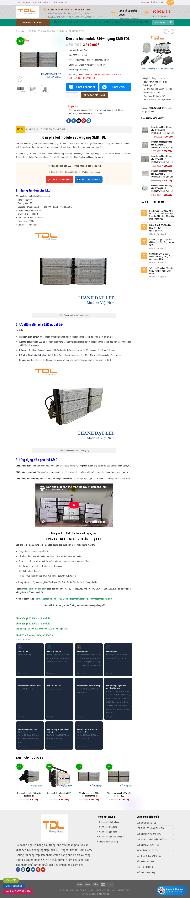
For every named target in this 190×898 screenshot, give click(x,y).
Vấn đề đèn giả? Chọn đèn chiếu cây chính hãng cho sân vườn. (161, 242)
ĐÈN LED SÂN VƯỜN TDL (148, 845)
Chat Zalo (10, 880)
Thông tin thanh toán (53, 129)
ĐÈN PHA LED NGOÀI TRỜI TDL (42, 31)
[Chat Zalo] (115, 87)
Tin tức (83, 890)
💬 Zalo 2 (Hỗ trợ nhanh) (88, 179)
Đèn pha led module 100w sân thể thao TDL (29, 794)
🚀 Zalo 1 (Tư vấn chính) (59, 179)
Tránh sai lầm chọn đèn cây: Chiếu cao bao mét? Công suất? (161, 271)
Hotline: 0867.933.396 (18, 891)
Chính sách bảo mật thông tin (111, 836)
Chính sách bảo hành (108, 831)
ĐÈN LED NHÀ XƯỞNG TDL (149, 834)
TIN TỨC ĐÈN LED (145, 867)
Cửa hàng (74, 890)
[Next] (57, 59)
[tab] (20, 129)
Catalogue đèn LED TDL (121, 890)
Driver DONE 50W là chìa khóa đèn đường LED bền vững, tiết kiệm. (160, 228)
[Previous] (20, 59)
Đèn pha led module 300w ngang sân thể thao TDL (89, 794)
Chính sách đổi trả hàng (41, 2)
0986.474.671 (155, 108)
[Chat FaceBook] (82, 87)
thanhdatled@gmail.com (34, 588)
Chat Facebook (13, 885)
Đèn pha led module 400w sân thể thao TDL (119, 794)
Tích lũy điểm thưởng (23, 2)
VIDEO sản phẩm (103, 890)
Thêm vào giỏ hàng (94, 95)
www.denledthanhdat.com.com (73, 598)
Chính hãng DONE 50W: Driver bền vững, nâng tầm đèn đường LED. (160, 256)
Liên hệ (91, 890)
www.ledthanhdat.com (101, 598)
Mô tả (20, 129)
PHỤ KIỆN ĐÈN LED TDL (147, 850)
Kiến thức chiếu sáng (146, 872)
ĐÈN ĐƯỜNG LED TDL (146, 823)
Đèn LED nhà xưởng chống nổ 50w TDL (35, 635)
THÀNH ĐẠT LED (103, 894)
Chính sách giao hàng (60, 2)
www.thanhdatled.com (46, 598)
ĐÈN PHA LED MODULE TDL (71, 31)
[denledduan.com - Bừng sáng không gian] (27, 12)
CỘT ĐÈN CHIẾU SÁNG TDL (149, 856)
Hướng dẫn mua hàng (108, 841)
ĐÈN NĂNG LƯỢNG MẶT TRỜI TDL (152, 839)
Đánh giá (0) (32, 129)
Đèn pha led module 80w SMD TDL (59, 794)
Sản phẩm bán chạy (145, 861)
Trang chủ (20, 31)
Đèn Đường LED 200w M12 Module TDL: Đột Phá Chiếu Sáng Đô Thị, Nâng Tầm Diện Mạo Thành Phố (161, 215)
